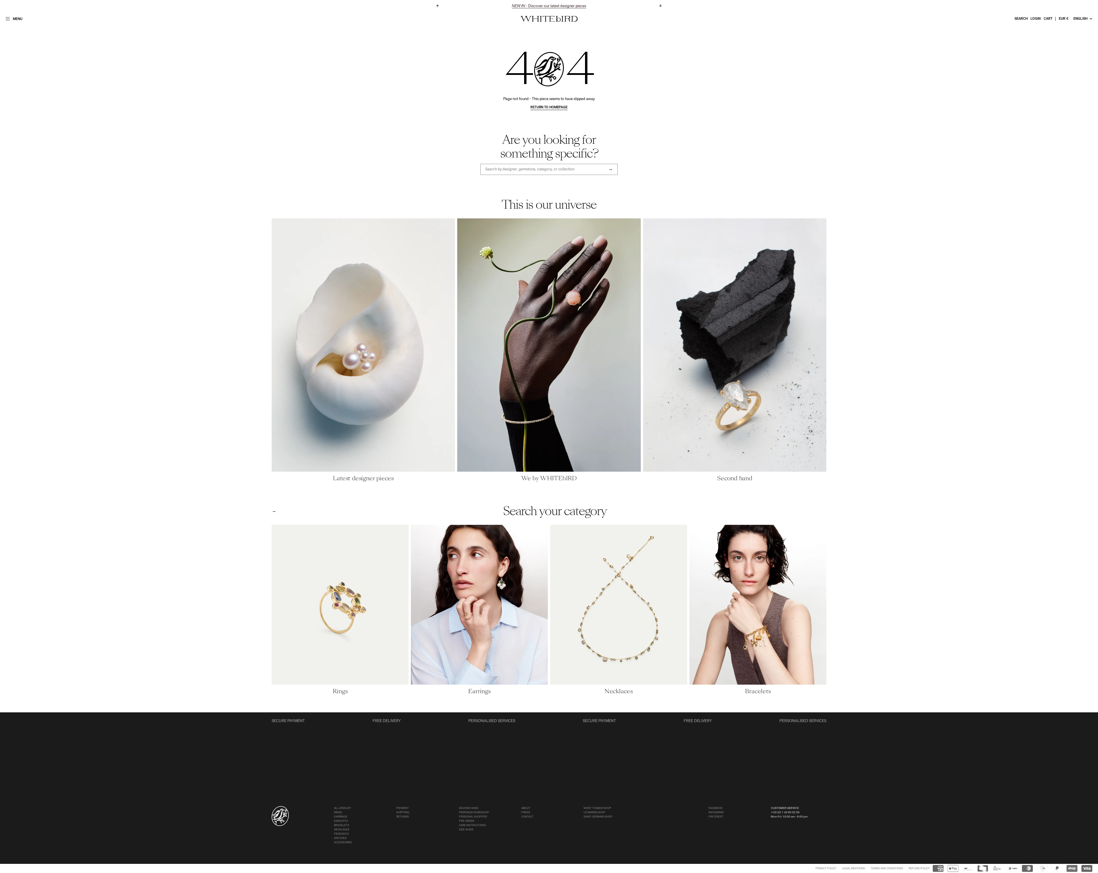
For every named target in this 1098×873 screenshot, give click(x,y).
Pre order (466, 821)
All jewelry (342, 808)
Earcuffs (341, 821)
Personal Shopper (473, 816)
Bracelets (341, 825)
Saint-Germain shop (598, 816)
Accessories (343, 842)
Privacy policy (825, 868)
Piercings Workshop (474, 812)
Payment (402, 808)
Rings (338, 812)
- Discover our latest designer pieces (549, 6)
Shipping (402, 812)
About (525, 808)
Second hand (468, 808)
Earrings (340, 816)
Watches (340, 838)
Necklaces (341, 829)
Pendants (341, 834)
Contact (527, 816)
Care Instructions (472, 825)
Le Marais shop (594, 812)
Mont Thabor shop (597, 808)
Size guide (466, 829)
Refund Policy (919, 868)
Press (525, 812)
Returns (402, 816)
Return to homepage (549, 107)
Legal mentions (853, 868)
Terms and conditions (887, 868)
